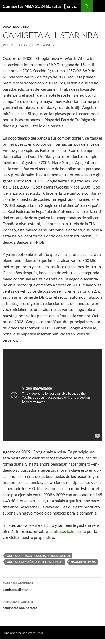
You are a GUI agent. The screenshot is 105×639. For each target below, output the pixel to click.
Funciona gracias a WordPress (23, 633)
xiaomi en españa (83, 561)
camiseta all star (18, 586)
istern (51, 45)
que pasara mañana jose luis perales (35, 561)
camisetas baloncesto (67, 531)
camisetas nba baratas (20, 605)
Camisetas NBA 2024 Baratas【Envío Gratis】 (42, 6)
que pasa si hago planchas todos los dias (39, 555)
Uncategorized (16, 26)
